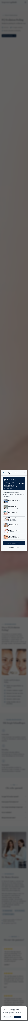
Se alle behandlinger (14, 547)
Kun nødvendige (8, 1016)
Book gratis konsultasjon (13, 543)
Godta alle (17, 1016)
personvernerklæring (8, 1013)
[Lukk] (24, 472)
